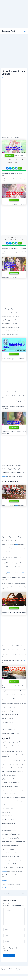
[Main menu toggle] (24, 31)
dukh (23, 572)
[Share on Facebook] (7, 168)
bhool (16, 505)
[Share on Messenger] (10, 168)
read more (4, 880)
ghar (17, 179)
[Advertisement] (14, 14)
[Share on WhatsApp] (13, 168)
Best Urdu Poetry (9, 31)
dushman (8, 179)
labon (8, 572)
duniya (3, 587)
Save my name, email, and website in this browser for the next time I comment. (13, 948)
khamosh (4, 476)
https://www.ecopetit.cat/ (8, 887)
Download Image (9, 155)
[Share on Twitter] (16, 168)
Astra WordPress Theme (14, 970)
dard (24, 660)
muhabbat (4, 871)
